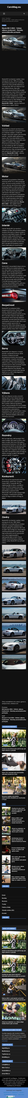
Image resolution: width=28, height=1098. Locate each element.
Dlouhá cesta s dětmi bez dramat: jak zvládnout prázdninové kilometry (6, 869)
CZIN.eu (15, 1094)
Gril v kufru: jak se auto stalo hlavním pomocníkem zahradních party (6, 859)
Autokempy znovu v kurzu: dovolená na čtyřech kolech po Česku (6, 840)
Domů (3, 895)
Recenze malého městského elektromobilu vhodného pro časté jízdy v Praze (14, 785)
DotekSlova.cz (8, 1094)
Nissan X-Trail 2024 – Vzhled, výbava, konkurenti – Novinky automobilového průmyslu (14, 718)
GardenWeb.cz (6, 1070)
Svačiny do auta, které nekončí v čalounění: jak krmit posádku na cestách (6, 811)
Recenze (4, 901)
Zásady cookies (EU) (8, 910)
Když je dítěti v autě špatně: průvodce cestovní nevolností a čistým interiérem (6, 820)
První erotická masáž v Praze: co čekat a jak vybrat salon (6, 849)
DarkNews (10, 1086)
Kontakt (4, 913)
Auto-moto (21, 1094)
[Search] (24, 13)
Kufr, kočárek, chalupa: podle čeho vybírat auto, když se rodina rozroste (6, 879)
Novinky (4, 25)
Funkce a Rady (6, 907)
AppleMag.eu (6, 1048)
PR (4, 970)
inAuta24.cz (15, 1092)
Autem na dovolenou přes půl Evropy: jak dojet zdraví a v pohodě (14, 738)
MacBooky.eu (6, 1051)
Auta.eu (22, 1092)
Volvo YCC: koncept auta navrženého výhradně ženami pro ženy (14, 762)
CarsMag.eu (14, 6)
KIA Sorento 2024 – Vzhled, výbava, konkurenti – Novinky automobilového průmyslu (14, 710)
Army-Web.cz (6, 1073)
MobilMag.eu (5, 1057)
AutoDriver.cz (7, 1092)
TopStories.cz (6, 1054)
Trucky (4, 904)
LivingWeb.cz (6, 1064)
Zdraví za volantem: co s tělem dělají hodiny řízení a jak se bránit (6, 830)
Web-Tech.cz (6, 1067)
